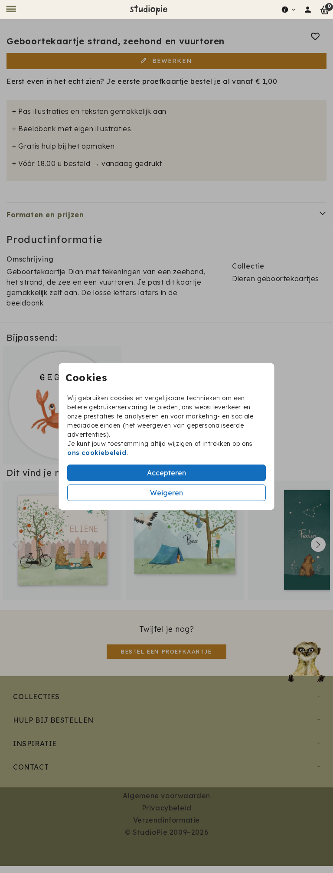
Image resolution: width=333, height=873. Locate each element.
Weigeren (166, 492)
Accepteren (166, 472)
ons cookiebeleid (97, 453)
